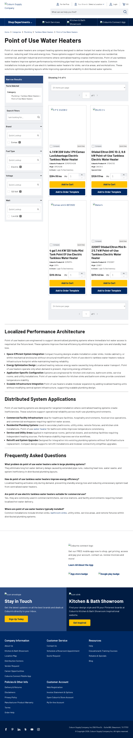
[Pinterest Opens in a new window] (12, 729)
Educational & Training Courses (103, 651)
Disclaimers (10, 692)
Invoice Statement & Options (60, 692)
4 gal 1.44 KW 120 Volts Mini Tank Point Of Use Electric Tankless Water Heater (66, 254)
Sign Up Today (16, 619)
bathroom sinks (59, 512)
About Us (9, 646)
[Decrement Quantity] (82, 177)
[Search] (125, 12)
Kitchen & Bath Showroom (17, 651)
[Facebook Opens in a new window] (6, 729)
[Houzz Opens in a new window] (25, 729)
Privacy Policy (11, 697)
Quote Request (53, 656)
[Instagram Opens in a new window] (38, 729)
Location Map (11, 656)
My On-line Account (55, 702)
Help (91, 646)
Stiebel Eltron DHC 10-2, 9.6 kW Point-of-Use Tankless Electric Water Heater (108, 155)
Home (7, 32)
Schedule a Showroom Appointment (63, 651)
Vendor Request (12, 666)
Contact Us (52, 646)
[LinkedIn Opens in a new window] (19, 729)
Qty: (66, 176)
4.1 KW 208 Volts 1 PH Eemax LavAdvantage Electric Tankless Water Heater (67, 155)
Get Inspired (79, 622)
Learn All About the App (80, 564)
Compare (56, 146)
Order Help (9, 712)
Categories (16, 32)
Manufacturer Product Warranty (19, 702)
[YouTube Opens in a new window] (32, 729)
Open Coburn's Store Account (60, 697)
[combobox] (87, 12)
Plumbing (28, 32)
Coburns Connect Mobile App (18, 676)
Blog (91, 661)
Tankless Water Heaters (44, 32)
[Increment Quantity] (82, 174)
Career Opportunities (14, 671)
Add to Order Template (67, 191)
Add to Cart (67, 184)
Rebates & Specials (97, 656)
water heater (40, 428)
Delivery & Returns (13, 687)
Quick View (81, 146)
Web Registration (55, 687)
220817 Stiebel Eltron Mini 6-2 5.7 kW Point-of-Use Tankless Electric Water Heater (109, 252)
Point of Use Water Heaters (67, 32)
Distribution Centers (14, 661)
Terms (7, 707)
